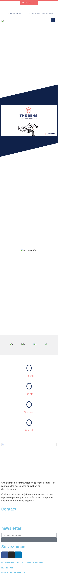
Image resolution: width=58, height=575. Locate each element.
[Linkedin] (33, 8)
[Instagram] (29, 8)
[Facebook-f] (24, 8)
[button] (53, 20)
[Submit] (29, 539)
